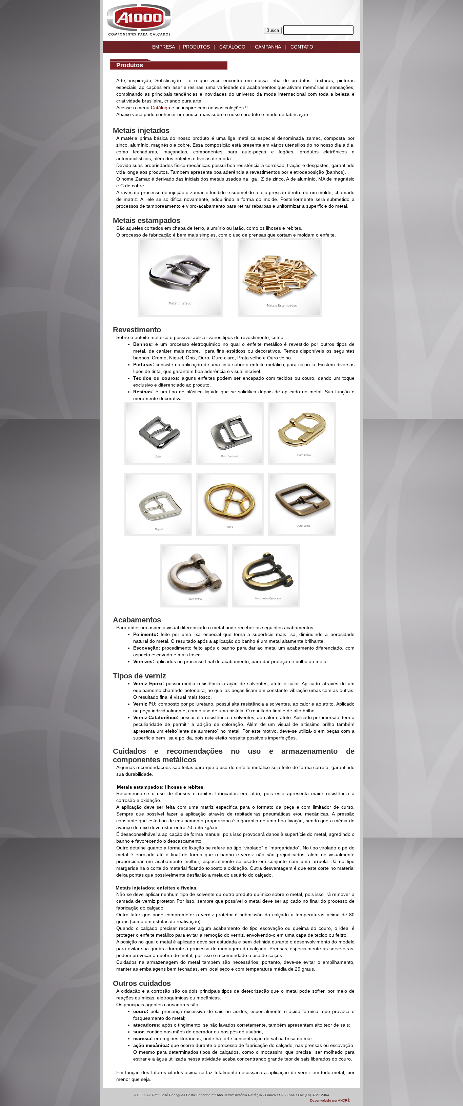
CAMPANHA (268, 47)
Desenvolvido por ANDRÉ (330, 1100)
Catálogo (160, 107)
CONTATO (301, 47)
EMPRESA (163, 47)
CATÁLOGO (232, 47)
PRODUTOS (196, 47)
